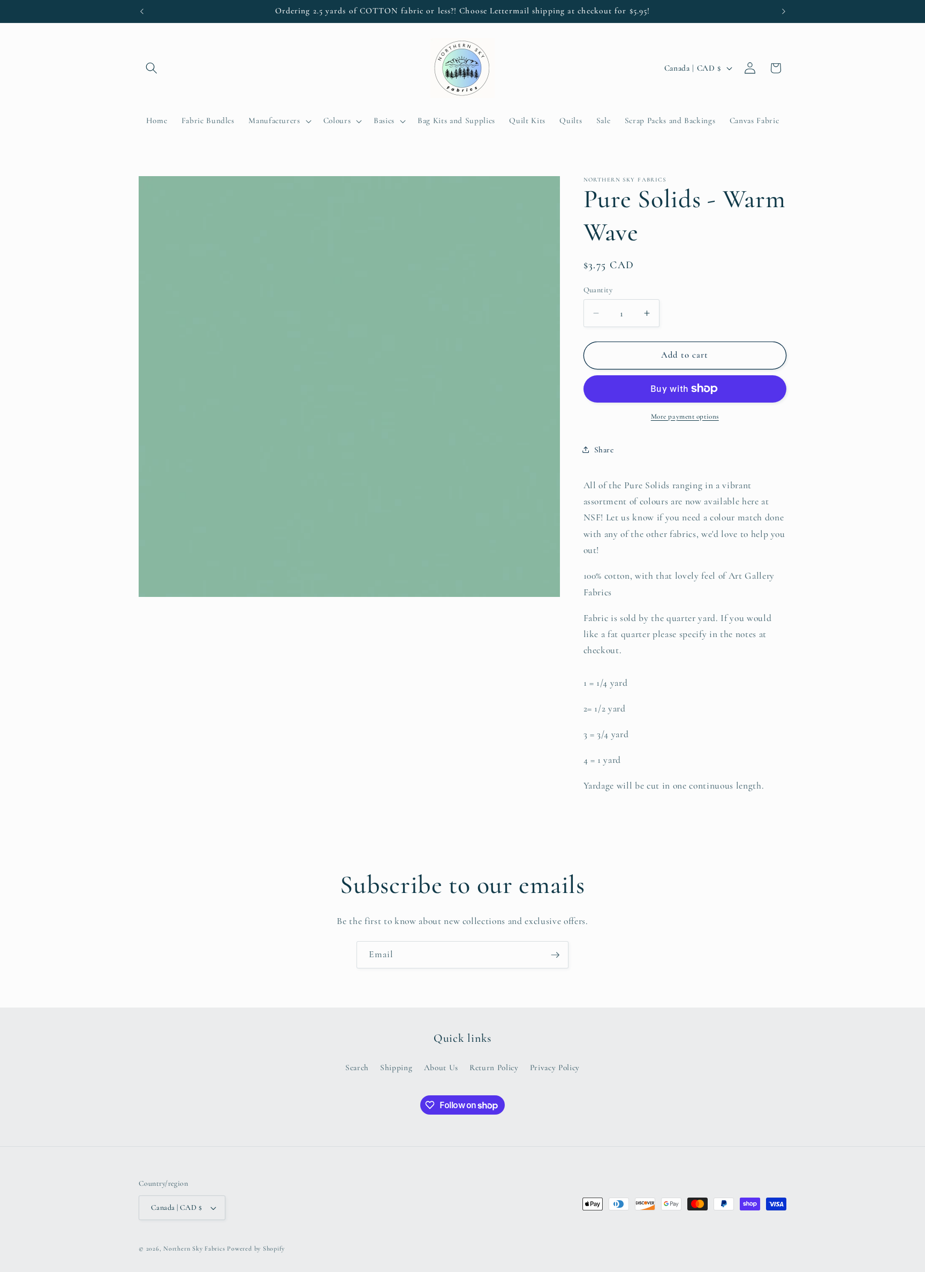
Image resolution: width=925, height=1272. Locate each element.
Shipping (396, 1067)
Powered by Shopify (256, 1248)
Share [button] (604, 449)
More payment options (685, 416)
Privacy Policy (555, 1067)
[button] (151, 68)
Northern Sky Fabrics (194, 1248)
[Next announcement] (783, 11)
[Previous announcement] (142, 11)
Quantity (598, 289)
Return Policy (494, 1067)
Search (357, 1067)
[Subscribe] (555, 955)
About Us (441, 1067)
